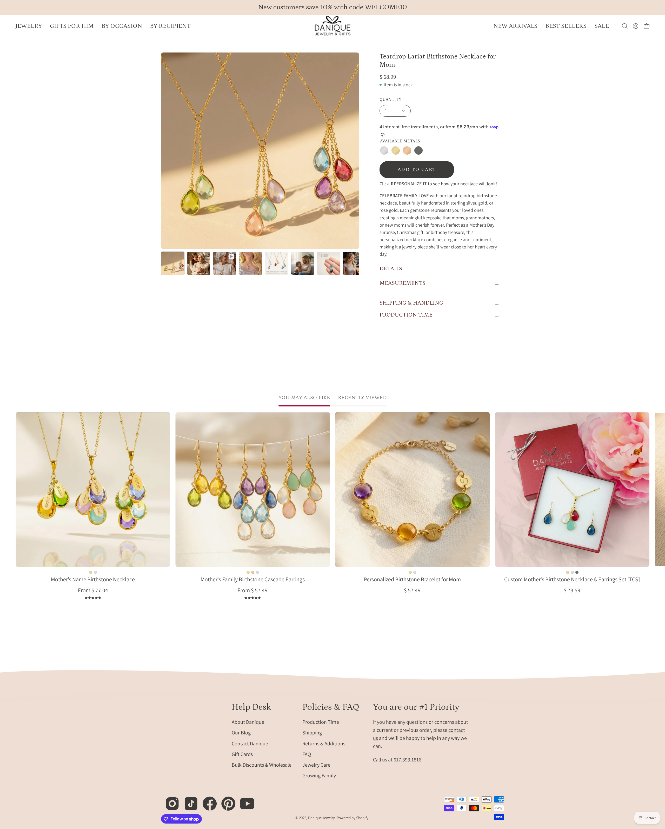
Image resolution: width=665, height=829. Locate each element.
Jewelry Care (316, 764)
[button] (122, 26)
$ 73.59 (572, 590)
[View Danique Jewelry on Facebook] (206, 800)
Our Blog (241, 732)
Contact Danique (250, 743)
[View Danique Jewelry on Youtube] (244, 800)
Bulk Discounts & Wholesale (261, 764)
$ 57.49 (412, 590)
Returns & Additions (323, 743)
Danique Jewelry (321, 817)
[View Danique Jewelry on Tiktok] (188, 800)
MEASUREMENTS (402, 283)
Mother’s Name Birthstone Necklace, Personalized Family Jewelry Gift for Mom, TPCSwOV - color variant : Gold (90, 572)
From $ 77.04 (93, 590)
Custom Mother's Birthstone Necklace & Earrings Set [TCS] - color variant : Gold (567, 572)
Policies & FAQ (330, 707)
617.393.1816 (407, 759)
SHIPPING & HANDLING (411, 303)
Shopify (362, 817)
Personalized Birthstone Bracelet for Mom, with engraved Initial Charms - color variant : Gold (409, 572)
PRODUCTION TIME (406, 315)
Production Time (320, 722)
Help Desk (251, 707)
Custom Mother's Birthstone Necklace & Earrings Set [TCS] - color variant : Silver (572, 572)
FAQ (306, 754)
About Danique (248, 722)
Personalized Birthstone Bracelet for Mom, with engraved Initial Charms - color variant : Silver (414, 572)
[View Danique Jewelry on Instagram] (169, 800)
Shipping (312, 732)
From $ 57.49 (252, 590)
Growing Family (319, 775)
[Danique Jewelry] (332, 26)
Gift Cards (242, 754)
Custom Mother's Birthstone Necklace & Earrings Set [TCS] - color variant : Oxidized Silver (576, 572)
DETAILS (391, 268)
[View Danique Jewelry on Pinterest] (225, 800)
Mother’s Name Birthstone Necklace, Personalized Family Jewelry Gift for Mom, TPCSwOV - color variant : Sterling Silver (95, 572)
